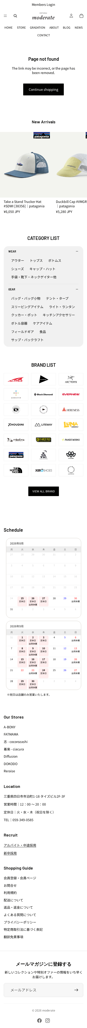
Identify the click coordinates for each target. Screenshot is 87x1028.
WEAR (12, 251)
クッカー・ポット (24, 314)
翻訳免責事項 (13, 936)
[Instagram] (47, 1020)
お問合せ (10, 885)
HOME (8, 27)
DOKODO (10, 763)
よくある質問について (20, 914)
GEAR (11, 289)
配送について (13, 900)
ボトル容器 (19, 323)
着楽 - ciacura (14, 749)
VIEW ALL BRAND (43, 491)
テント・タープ (57, 298)
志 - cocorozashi (16, 741)
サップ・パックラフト (27, 339)
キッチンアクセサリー (59, 314)
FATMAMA (11, 734)
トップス (36, 260)
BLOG (66, 27)
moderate (48, 1010)
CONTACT (43, 35)
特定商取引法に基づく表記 (23, 929)
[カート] (81, 16)
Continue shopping (43, 89)
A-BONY (9, 727)
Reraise (9, 771)
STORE (21, 27)
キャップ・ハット (42, 268)
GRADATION (37, 27)
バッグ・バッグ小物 (25, 298)
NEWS (79, 27)
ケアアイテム (42, 323)
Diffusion (11, 756)
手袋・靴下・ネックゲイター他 (33, 277)
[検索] (15, 16)
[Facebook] (39, 1020)
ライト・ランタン (62, 306)
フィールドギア (22, 331)
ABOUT (54, 27)
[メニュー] (5, 15)
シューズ (17, 268)
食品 (42, 331)
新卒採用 (10, 853)
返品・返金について (18, 907)
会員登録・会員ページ (20, 878)
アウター (17, 260)
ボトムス (54, 260)
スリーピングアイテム (27, 306)
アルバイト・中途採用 (20, 845)
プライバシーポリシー (20, 922)
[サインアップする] (76, 990)
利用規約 (10, 892)
